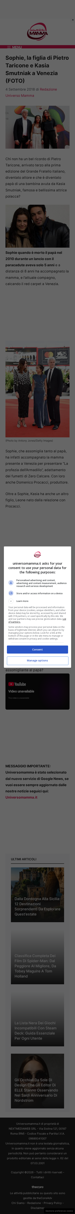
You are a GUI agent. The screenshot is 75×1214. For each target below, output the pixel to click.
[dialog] (37, 607)
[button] (37, 601)
